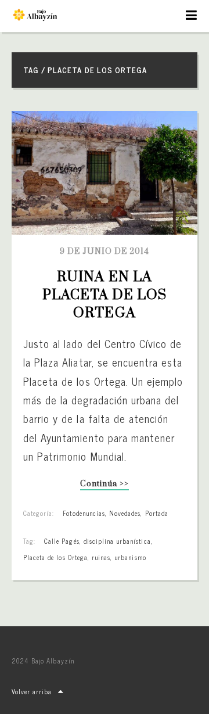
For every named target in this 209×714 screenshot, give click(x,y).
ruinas (101, 557)
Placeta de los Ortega (55, 557)
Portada (156, 513)
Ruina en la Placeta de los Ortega (106, 295)
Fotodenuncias (84, 513)
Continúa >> (104, 484)
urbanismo (130, 557)
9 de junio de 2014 (105, 251)
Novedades (124, 513)
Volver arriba (32, 691)
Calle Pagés (61, 541)
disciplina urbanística (117, 541)
